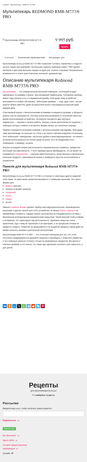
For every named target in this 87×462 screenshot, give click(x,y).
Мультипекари (16, 5)
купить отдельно (67, 210)
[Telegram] (29, 306)
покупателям (21, 154)
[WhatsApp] (24, 306)
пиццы (9, 199)
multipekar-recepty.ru (45, 395)
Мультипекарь (9, 91)
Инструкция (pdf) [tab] (56, 57)
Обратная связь (9, 429)
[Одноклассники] (9, 306)
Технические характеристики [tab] (31, 57)
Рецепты (43, 385)
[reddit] (33, 306)
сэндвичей (11, 192)
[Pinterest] (43, 306)
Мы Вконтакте (10, 435)
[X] (19, 306)
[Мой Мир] (14, 306)
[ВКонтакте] (5, 306)
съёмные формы (19, 207)
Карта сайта (9, 440)
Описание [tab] (9, 57)
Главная (6, 5)
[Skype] (38, 306)
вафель (9, 185)
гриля (8, 195)
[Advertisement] (44, 26)
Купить (64, 46)
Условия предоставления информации (15, 447)
